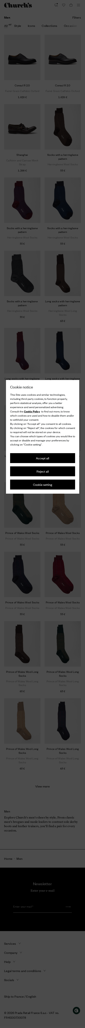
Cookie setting (42, 484)
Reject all (43, 471)
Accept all (42, 458)
